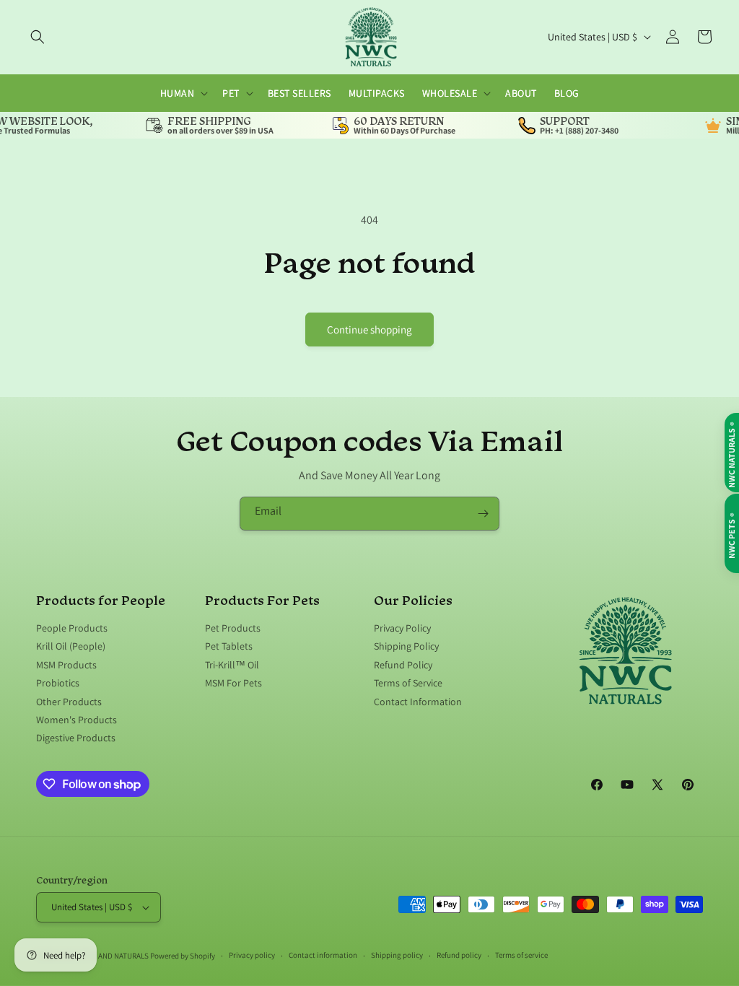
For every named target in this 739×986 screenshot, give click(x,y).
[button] (37, 37)
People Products (72, 628)
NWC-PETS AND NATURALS (105, 956)
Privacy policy (252, 955)
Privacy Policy (402, 628)
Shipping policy (397, 955)
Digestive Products (75, 737)
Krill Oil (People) (70, 646)
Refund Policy (403, 664)
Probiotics (57, 682)
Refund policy (459, 955)
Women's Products (76, 719)
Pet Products (233, 628)
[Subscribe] (483, 514)
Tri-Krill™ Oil (232, 664)
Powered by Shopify (182, 956)
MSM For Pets (233, 682)
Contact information (323, 955)
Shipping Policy (406, 646)
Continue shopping (369, 329)
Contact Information (418, 701)
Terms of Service (408, 682)
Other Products (69, 701)
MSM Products (66, 664)
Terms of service (521, 955)
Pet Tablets (229, 646)
